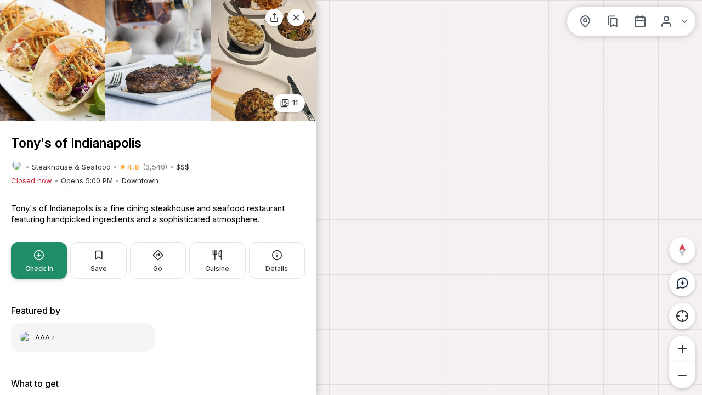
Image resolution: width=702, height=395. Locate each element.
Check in (39, 268)
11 (295, 102)
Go (157, 268)
